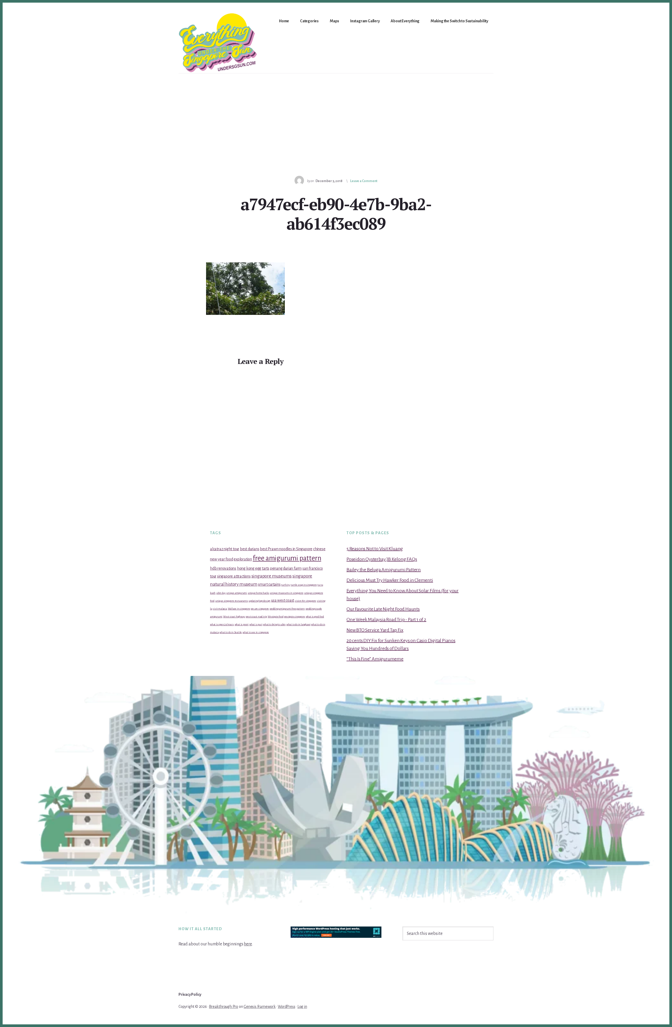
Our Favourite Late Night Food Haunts (383, 609)
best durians (249, 549)
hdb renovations (223, 568)
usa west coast (282, 600)
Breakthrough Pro (223, 1006)
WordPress (286, 1006)
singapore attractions (234, 576)
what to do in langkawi (298, 624)
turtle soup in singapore (304, 584)
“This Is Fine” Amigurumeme (374, 658)
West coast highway (234, 616)
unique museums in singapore (286, 592)
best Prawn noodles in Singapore (286, 549)
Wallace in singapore (239, 608)
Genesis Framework (260, 1006)
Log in (302, 1006)
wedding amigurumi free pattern (287, 608)
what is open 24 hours (222, 624)
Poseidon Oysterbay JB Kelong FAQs (381, 559)
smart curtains (269, 584)
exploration (243, 559)
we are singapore (260, 608)
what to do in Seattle (230, 632)
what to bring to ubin (274, 624)
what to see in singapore (256, 632)
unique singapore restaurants (231, 600)
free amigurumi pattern (287, 558)
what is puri (255, 624)
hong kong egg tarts (253, 568)
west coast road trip (256, 616)
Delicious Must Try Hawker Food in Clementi (389, 580)
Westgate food (275, 616)
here (247, 944)
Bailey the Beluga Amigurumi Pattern (383, 569)
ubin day (220, 592)
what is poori (242, 624)
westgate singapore (294, 616)
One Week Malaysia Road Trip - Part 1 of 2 (386, 619)
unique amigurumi (236, 592)
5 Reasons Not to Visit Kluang (374, 548)
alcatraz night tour (224, 549)
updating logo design (259, 600)
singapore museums (271, 576)
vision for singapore (305, 600)
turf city (285, 584)
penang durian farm (286, 568)
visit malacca (220, 608)
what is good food (315, 616)
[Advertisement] (336, 113)
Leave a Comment (363, 181)
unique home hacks (258, 592)
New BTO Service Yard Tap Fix (374, 630)
